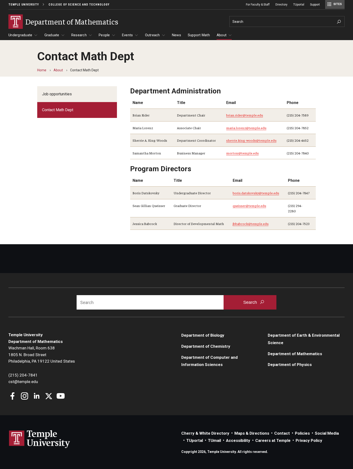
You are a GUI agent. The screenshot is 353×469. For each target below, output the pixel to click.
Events (127, 35)
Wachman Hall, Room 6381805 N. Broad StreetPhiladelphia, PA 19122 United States (41, 355)
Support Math (199, 35)
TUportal (298, 4)
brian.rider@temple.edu (244, 115)
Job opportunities (57, 94)
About (221, 35)
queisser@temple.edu (249, 205)
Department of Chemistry (205, 346)
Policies (302, 433)
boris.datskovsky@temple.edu (256, 193)
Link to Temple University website (39, 439)
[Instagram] (24, 396)
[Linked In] (36, 396)
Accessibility (238, 440)
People (104, 35)
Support (315, 4)
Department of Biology (202, 335)
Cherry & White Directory (205, 433)
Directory (281, 4)
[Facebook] (12, 396)
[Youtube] (60, 396)
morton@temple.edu (242, 153)
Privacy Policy (309, 440)
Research (79, 35)
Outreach (152, 35)
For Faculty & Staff (258, 4)
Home (41, 70)
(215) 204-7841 (23, 375)
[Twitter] (48, 396)
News (176, 35)
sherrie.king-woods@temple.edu (251, 140)
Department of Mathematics (295, 353)
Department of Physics (290, 364)
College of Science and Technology (79, 4)
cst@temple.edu (23, 381)
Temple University (23, 4)
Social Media (327, 433)
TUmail (214, 440)
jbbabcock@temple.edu (250, 223)
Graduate (51, 35)
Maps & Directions (251, 433)
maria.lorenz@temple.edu (246, 128)
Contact (282, 433)
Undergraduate (20, 35)
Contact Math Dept (57, 110)
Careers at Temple (273, 440)
